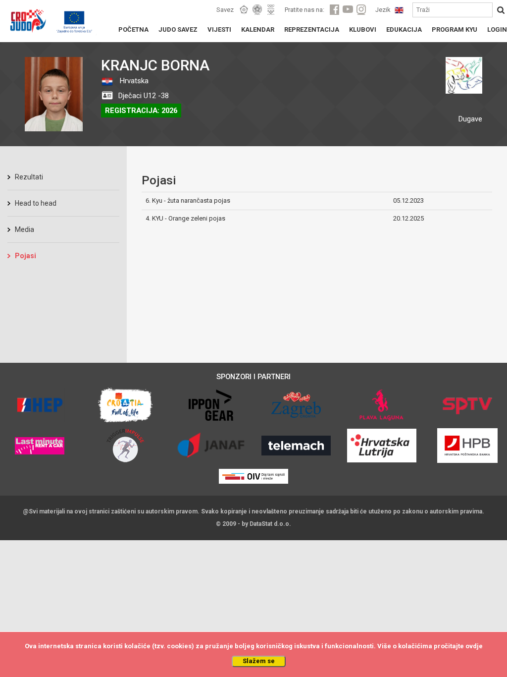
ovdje (474, 646)
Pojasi (25, 256)
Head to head (35, 203)
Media (24, 229)
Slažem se (259, 661)
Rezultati (29, 177)
